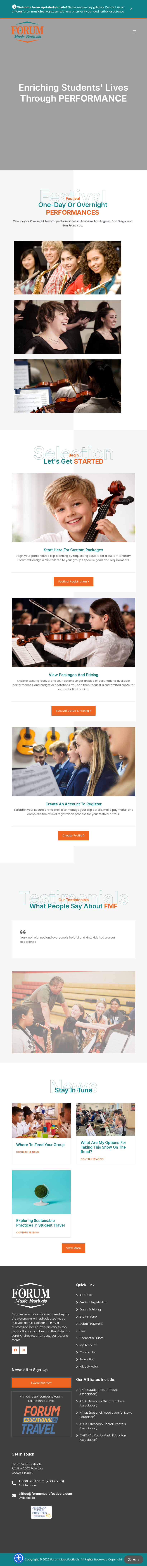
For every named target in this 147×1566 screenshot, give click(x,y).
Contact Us (88, 1352)
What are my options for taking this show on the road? (103, 1147)
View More (73, 1248)
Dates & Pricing (90, 1309)
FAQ (82, 1331)
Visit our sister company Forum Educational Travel (41, 1398)
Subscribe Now (41, 1383)
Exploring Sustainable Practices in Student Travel (41, 1222)
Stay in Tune (88, 1317)
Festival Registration (72, 581)
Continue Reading (27, 1152)
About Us (86, 1295)
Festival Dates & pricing (73, 711)
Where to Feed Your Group (40, 1145)
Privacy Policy (89, 1367)
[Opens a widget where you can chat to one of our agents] (133, 1559)
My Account (88, 1345)
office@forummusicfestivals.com (35, 11)
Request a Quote (92, 1338)
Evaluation (87, 1359)
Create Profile (73, 835)
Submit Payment (91, 1324)
